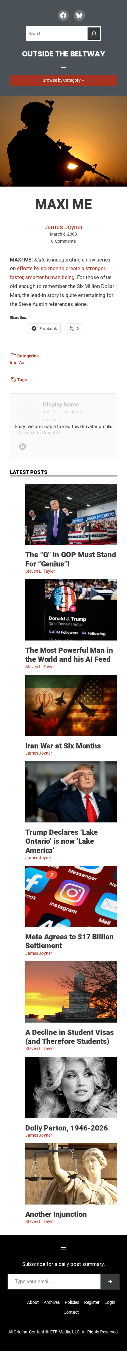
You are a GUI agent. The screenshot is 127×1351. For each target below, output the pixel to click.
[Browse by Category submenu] (83, 80)
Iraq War (18, 362)
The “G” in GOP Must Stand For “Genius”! (70, 559)
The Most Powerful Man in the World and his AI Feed (69, 655)
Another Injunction (56, 1214)
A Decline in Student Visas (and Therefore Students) (69, 1037)
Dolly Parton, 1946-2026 (66, 1127)
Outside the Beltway (63, 54)
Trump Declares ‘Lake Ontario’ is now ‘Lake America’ (61, 841)
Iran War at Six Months (63, 745)
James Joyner (63, 227)
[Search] (94, 33)
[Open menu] (63, 66)
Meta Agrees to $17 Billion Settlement (69, 941)
